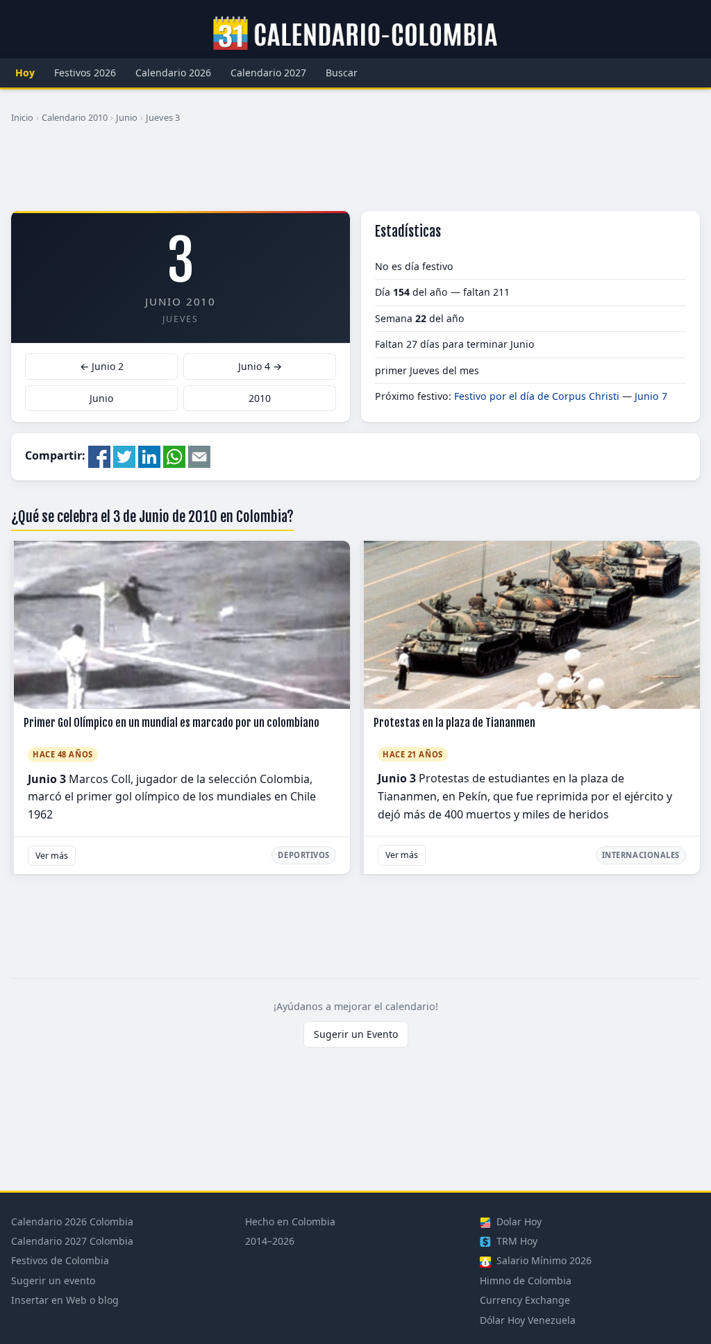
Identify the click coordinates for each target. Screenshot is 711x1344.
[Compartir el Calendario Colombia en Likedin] (149, 455)
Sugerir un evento (53, 1280)
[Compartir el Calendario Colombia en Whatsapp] (174, 455)
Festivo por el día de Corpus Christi (536, 396)
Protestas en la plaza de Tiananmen (454, 723)
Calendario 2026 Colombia (72, 1221)
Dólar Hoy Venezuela (528, 1320)
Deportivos (304, 855)
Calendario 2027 (268, 72)
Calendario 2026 (173, 72)
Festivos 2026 (85, 72)
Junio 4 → (260, 366)
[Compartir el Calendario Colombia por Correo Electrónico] (199, 455)
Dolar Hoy (518, 1221)
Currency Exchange (525, 1300)
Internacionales (641, 855)
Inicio (22, 117)
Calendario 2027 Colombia (72, 1241)
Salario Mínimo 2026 (543, 1260)
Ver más (51, 856)
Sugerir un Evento (356, 1034)
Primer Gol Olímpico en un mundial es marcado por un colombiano (171, 723)
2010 (260, 398)
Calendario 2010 (75, 117)
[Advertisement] (355, 173)
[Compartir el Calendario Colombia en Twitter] (124, 455)
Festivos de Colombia (60, 1260)
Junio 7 (651, 396)
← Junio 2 (102, 366)
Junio (126, 117)
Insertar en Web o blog (65, 1300)
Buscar (342, 72)
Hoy (25, 72)
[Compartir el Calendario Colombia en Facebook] (99, 455)
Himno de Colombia (525, 1280)
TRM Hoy (515, 1241)
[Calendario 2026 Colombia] (355, 34)
